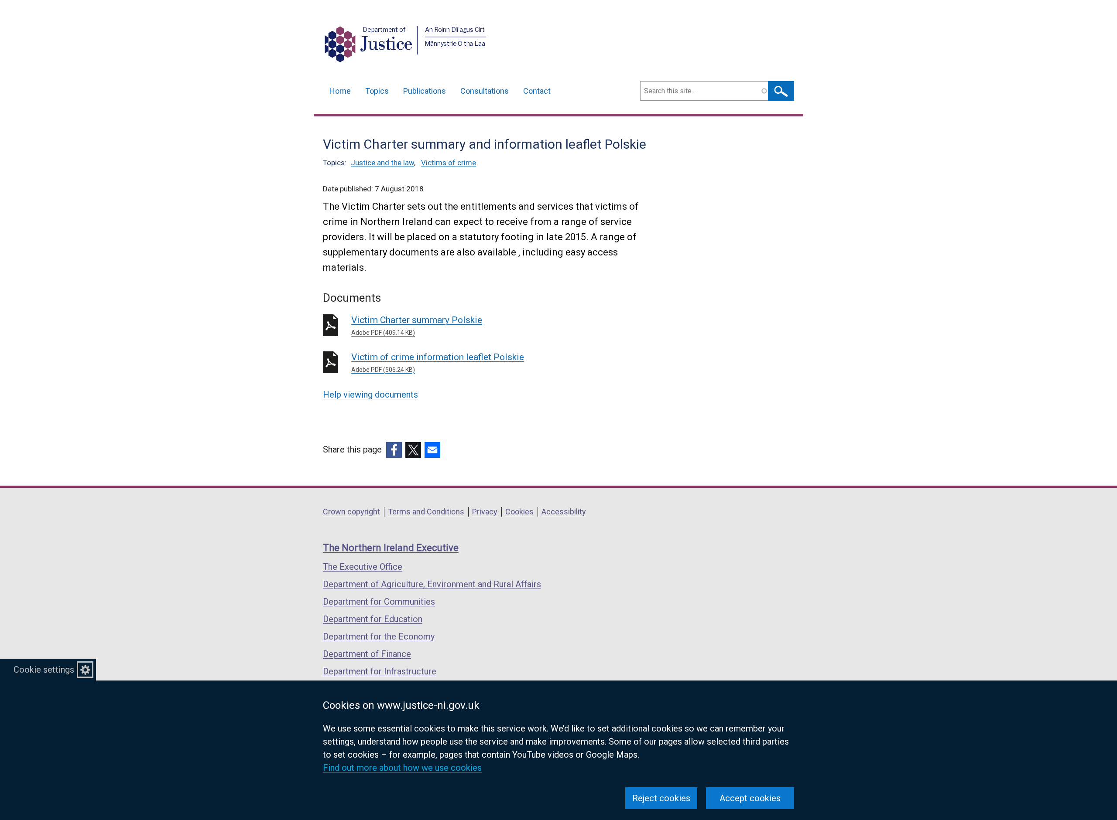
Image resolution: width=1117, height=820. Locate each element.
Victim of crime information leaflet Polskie (437, 362)
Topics (377, 90)
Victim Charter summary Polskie (416, 325)
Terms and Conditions (426, 511)
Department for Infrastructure (379, 671)
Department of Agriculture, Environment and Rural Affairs (432, 584)
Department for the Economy (379, 636)
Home (340, 90)
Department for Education (372, 619)
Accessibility (563, 511)
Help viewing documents (370, 394)
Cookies (519, 511)
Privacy (484, 511)
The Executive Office (362, 566)
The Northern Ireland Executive (391, 547)
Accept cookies (750, 798)
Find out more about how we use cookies (402, 767)
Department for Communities (379, 601)
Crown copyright (351, 511)
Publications (424, 90)
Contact (537, 90)
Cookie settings (44, 669)
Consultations (484, 90)
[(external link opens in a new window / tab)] (394, 450)
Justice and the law (382, 162)
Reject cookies (661, 798)
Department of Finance (367, 654)
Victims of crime (448, 162)
